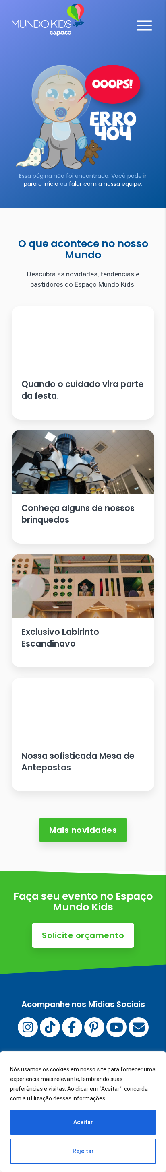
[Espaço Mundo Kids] (48, 30)
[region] (83, 1111)
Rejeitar (83, 1151)
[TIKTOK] (50, 1027)
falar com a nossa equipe (105, 184)
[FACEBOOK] (72, 1027)
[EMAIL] (139, 1027)
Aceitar (83, 1122)
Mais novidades (83, 830)
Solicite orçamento (83, 935)
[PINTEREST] (94, 1027)
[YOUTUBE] (116, 1027)
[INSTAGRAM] (28, 1027)
